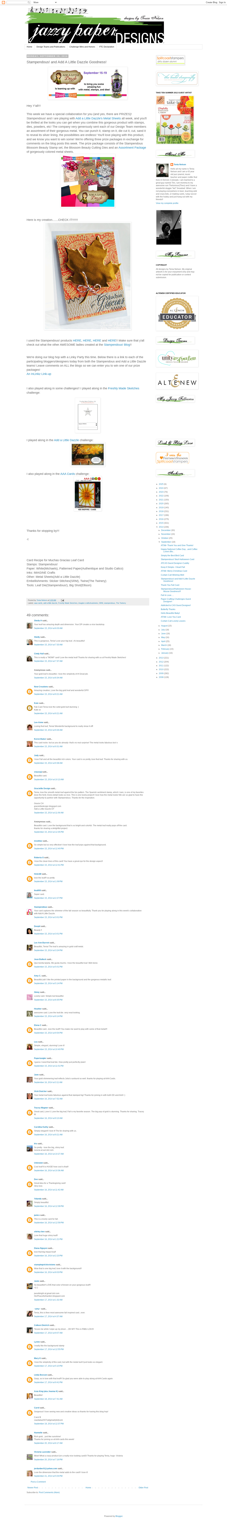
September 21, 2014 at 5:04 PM (48, 1476)
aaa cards (38, 603)
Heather (38, 1009)
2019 (161, 507)
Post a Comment (38, 1482)
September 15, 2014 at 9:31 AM (48, 746)
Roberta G (39, 857)
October (165, 538)
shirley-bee (39, 1231)
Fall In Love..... (167, 595)
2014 (161, 527)
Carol (36, 1408)
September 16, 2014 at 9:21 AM (48, 1134)
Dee (36, 1179)
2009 (161, 673)
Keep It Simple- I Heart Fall (173, 567)
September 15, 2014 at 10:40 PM (49, 1049)
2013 (161, 658)
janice (37, 1215)
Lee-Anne (38, 722)
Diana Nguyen (40, 1248)
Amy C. (37, 976)
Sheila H (38, 620)
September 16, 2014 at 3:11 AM (48, 1082)
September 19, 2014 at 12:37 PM (49, 1424)
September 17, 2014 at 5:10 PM (48, 1366)
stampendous (109, 603)
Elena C (37, 1025)
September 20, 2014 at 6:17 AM (48, 1443)
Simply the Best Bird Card (172, 555)
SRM (101, 603)
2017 (161, 515)
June (163, 633)
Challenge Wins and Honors (82, 47)
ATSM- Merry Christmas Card (174, 571)
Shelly (37, 637)
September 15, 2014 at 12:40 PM (49, 848)
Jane (36, 1075)
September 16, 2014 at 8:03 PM (48, 1272)
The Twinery (121, 603)
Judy (36, 755)
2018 (161, 511)
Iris (35, 1143)
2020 (161, 503)
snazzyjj (38, 772)
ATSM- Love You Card (171, 617)
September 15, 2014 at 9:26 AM (48, 730)
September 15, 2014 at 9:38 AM (48, 763)
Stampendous (40, 907)
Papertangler (40, 1058)
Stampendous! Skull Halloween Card (177, 559)
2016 (161, 519)
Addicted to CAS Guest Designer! (176, 605)
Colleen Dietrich (41, 1325)
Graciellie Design (42, 788)
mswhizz (38, 841)
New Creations (41, 687)
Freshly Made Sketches (123, 388)
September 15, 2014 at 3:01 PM (48, 917)
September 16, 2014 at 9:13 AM (48, 1118)
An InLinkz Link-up (39, 374)
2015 (161, 523)
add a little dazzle (50, 603)
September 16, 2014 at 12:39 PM (49, 1206)
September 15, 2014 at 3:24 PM (48, 950)
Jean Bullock (40, 959)
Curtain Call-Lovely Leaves (173, 621)
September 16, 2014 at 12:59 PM (49, 1222)
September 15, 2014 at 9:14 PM (48, 1016)
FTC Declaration (106, 47)
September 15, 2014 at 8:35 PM (48, 1000)
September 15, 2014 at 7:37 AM (48, 661)
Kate (36, 703)
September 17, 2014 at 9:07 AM (48, 1333)
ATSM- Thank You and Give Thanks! (177, 545)
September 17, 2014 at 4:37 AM (48, 1316)
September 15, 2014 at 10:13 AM (49, 779)
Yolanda (38, 1199)
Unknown (38, 1163)
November (166, 534)
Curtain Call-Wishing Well (172, 575)
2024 (161, 488)
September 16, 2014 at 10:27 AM (49, 1154)
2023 (161, 492)
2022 (161, 496)
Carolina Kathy (41, 1127)
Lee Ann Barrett (41, 943)
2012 (161, 662)
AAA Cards (67, 474)
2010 (161, 669)
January (165, 653)
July (163, 630)
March (164, 645)
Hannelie (38, 1433)
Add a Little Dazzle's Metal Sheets (98, 118)
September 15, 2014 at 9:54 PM (48, 1033)
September (166, 542)
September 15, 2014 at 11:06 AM (48, 813)
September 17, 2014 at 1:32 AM (48, 1300)
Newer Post (32, 1487)
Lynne (37, 1342)
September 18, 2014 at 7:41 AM (48, 1399)
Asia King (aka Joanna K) (46, 1391)
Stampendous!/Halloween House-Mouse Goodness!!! (176, 590)
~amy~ (37, 1309)
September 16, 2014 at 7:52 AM (48, 1099)
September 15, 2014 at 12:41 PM (49, 865)
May (163, 637)
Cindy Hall (39, 654)
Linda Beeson (40, 1375)
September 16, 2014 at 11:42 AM (48, 1190)
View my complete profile (167, 203)
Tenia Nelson (180, 164)
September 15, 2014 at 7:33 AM (48, 645)
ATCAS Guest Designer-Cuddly (175, 563)
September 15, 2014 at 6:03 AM (48, 628)
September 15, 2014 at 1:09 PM (48, 881)
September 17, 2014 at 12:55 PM (49, 1349)
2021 (161, 500)
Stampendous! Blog (117, 344)
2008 (161, 677)
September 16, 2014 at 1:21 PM (48, 1239)
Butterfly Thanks (168, 609)
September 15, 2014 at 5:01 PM (48, 967)
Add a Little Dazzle (66, 440)
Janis (36, 1281)
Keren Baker (40, 739)
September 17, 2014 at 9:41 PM (48, 1382)
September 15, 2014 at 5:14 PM (48, 983)
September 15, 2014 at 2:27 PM (48, 898)
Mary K (37, 1358)
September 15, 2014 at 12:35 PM (49, 832)
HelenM (37, 874)
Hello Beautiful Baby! (170, 613)
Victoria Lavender (42, 1452)
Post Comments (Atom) (49, 1492)
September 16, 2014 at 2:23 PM (48, 1256)
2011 (161, 665)
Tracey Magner (41, 1108)
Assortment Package (132, 147)
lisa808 (37, 890)
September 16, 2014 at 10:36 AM (49, 1170)
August (164, 626)
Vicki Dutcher (40, 1091)
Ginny (37, 992)
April (163, 641)
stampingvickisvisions (44, 1264)
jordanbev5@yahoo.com (45, 1468)
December (166, 530)
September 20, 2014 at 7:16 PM (48, 1459)
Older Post (143, 1487)
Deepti (37, 926)
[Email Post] (62, 600)
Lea (36, 1042)
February (165, 649)
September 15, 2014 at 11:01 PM (48, 1066)
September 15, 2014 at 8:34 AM (48, 678)
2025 (161, 484)
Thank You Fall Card (170, 585)
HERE (77, 340)
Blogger (118, 1516)
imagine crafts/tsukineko (88, 603)
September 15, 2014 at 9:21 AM (48, 694)
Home (29, 47)
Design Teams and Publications (51, 47)
